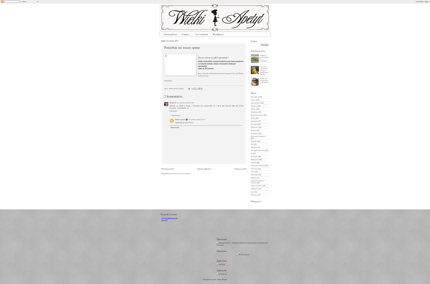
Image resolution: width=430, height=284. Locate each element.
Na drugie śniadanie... (258, 136)
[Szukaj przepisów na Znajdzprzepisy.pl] (221, 264)
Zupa (253, 192)
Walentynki (254, 159)
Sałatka (253, 162)
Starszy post (240, 169)
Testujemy (254, 133)
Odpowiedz (173, 111)
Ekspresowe (255, 103)
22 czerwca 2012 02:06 (185, 103)
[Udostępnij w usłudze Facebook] (199, 89)
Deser (253, 100)
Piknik (253, 118)
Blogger (224, 279)
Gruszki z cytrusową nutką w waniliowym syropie (264, 70)
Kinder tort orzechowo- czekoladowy (264, 81)
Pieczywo (254, 169)
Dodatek (254, 141)
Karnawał (254, 124)
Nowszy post (167, 169)
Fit (252, 153)
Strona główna (170, 34)
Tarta (252, 172)
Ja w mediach (202, 34)
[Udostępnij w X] (197, 89)
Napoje (253, 178)
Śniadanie (254, 112)
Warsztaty (254, 175)
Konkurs (254, 147)
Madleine (173, 103)
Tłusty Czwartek (256, 186)
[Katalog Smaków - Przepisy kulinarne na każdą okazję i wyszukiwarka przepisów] (243, 245)
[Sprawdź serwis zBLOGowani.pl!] (243, 254)
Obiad (253, 109)
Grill (252, 144)
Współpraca (218, 34)
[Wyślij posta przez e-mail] (188, 88)
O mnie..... (186, 34)
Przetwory (254, 195)
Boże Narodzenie (257, 115)
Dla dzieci (254, 97)
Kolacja (253, 130)
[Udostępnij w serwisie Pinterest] (201, 89)
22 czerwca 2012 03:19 (196, 119)
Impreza (254, 106)
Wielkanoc (254, 127)
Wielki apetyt (180, 119)
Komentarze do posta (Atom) (180, 173)
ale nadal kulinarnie (258, 150)
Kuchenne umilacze (258, 165)
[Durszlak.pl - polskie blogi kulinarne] (221, 274)
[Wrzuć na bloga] (195, 89)
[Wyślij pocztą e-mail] (193, 89)
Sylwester (254, 121)
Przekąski (254, 156)
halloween (254, 189)
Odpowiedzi (176, 115)
